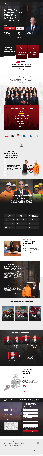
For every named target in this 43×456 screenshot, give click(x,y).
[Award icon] (30, 134)
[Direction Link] (11, 422)
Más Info (5, 420)
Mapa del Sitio (5, 450)
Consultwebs (38, 450)
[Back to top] (38, 443)
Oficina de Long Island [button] (18, 410)
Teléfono (24, 411)
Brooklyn (24, 385)
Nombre (24, 408)
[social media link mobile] (29, 399)
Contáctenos (22, 437)
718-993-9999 (23, 399)
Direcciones (10, 420)
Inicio (13, 437)
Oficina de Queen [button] (9, 410)
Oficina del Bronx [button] (5, 410)
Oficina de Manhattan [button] (13, 410)
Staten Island (24, 390)
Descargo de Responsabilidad (15, 450)
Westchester (24, 391)
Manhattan (24, 387)
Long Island (24, 386)
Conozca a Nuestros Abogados (26, 437)
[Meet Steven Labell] (17, 335)
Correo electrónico (25, 414)
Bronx (23, 384)
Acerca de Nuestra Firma (32, 437)
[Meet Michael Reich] (35, 335)
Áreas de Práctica (15, 437)
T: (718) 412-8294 (6, 419)
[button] (37, 43)
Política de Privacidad (10, 450)
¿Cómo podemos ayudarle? (27, 423)
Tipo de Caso (25, 420)
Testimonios (19, 437)
